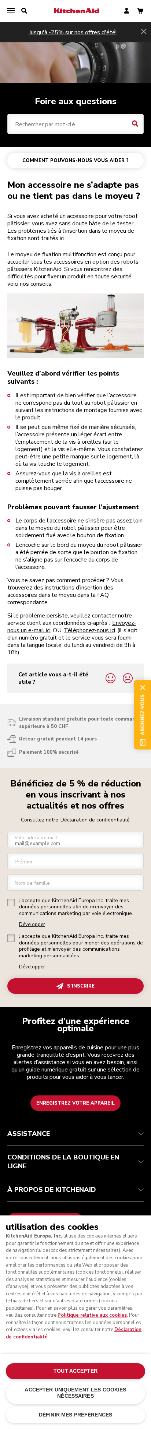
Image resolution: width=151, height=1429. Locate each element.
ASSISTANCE (28, 1133)
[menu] (11, 11)
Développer (32, 924)
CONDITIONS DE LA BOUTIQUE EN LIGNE (63, 1162)
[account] (126, 11)
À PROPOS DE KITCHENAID (51, 1189)
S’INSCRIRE (81, 986)
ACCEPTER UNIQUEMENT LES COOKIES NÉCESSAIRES (75, 1392)
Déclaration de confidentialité (95, 819)
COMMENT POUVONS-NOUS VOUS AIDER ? (75, 160)
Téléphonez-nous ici (89, 630)
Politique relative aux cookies (92, 1315)
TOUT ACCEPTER (75, 1371)
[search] (24, 11)
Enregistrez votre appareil (75, 1103)
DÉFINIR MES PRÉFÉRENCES (75, 1415)
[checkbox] (11, 902)
